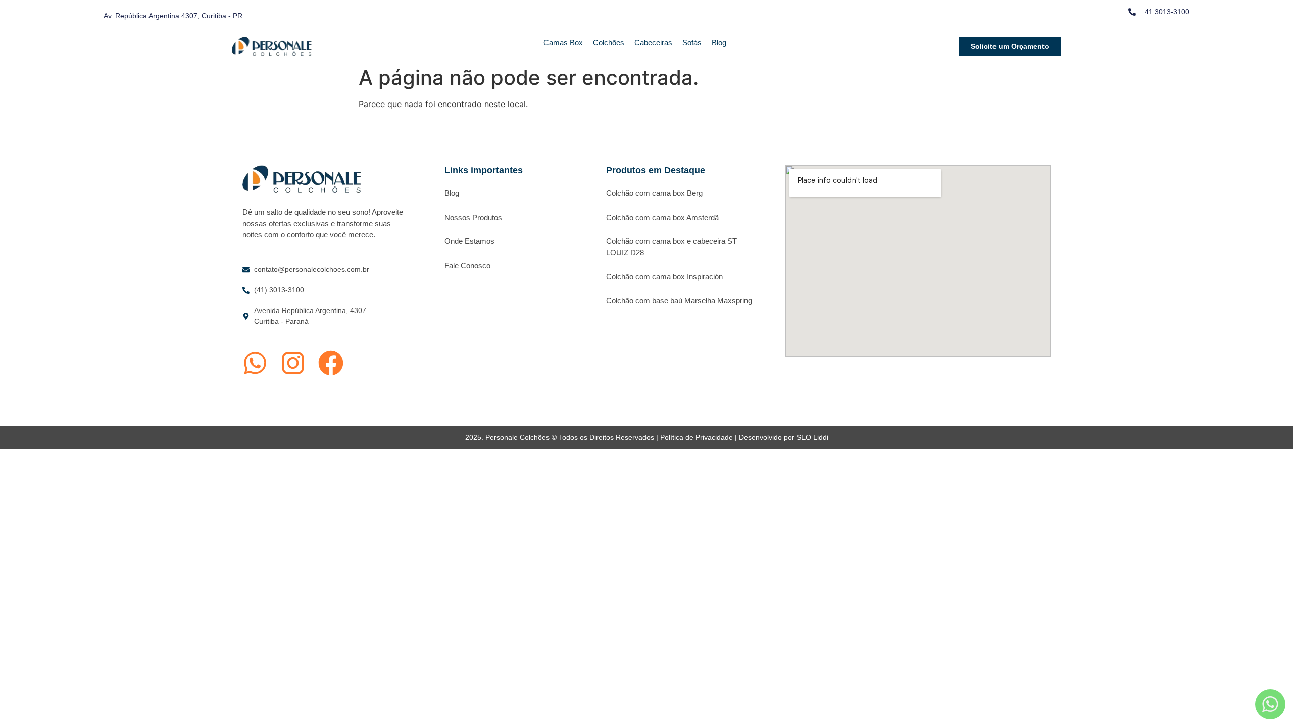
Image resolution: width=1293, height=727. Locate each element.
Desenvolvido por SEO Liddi (783, 437)
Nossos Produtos (473, 217)
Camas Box (563, 42)
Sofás (692, 42)
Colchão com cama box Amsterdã (662, 217)
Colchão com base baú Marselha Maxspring (679, 300)
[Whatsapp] (255, 363)
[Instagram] (293, 363)
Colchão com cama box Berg (654, 193)
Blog (719, 42)
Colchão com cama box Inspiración (664, 276)
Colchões (608, 42)
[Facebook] (330, 363)
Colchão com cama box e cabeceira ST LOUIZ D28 (671, 247)
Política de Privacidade (696, 437)
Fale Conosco (467, 265)
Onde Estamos (469, 241)
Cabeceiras (653, 42)
